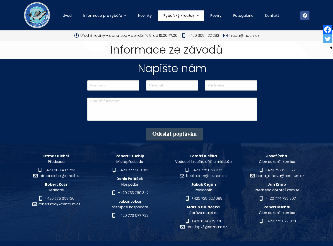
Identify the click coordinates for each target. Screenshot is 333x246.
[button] (104, 15)
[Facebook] (304, 15)
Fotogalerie (243, 15)
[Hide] (331, 47)
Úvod (67, 15)
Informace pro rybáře (102, 15)
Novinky (145, 15)
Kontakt (272, 15)
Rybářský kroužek (178, 15)
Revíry (216, 15)
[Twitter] (327, 38)
